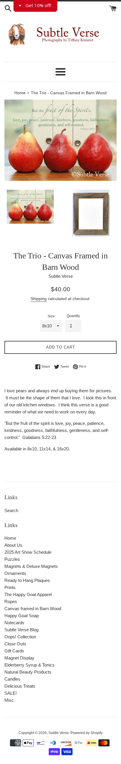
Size (51, 316)
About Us (13, 545)
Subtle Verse (58, 733)
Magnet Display (19, 657)
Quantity (73, 316)
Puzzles (12, 559)
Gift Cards (14, 650)
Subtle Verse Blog (21, 629)
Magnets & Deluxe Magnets (31, 566)
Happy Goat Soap (21, 615)
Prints (10, 587)
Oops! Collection (20, 636)
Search (11, 510)
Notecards (14, 622)
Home (10, 538)
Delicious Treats (19, 686)
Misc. (9, 700)
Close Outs (15, 643)
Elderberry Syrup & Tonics (29, 664)
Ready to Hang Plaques (27, 580)
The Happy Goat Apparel (28, 594)
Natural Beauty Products (27, 671)
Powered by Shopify (86, 733)
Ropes (10, 601)
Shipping (39, 298)
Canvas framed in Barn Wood (32, 608)
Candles (12, 679)
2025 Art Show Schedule (27, 552)
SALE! (10, 693)
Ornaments (15, 573)
